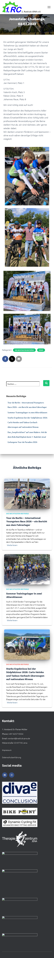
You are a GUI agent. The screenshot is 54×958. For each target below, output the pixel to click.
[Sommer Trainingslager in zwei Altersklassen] (27, 569)
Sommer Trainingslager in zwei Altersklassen (27, 412)
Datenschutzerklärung (11, 757)
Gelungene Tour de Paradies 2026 (22, 442)
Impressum (6, 750)
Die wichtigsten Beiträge (24, 350)
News (41, 350)
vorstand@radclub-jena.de (19, 738)
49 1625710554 (16, 733)
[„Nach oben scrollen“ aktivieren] (48, 952)
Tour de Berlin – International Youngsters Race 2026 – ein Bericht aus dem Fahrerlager (26, 521)
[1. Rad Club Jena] (23, 7)
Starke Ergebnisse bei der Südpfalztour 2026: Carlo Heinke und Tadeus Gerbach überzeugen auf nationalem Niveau (28, 422)
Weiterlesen (12, 545)
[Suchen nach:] (24, 385)
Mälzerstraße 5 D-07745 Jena (14, 742)
